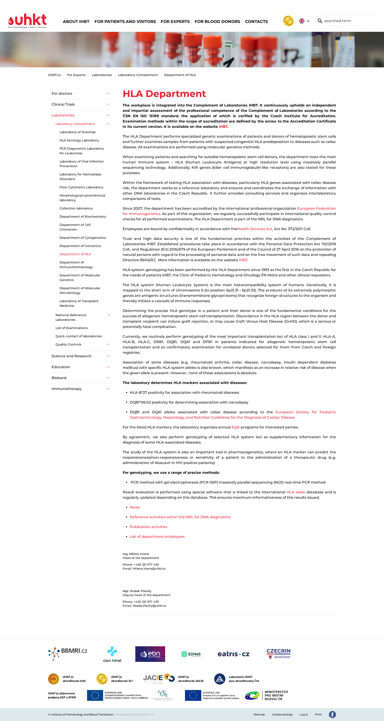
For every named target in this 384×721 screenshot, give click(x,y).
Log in (304, 714)
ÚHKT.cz (54, 75)
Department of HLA (180, 75)
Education (61, 367)
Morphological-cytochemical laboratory (82, 197)
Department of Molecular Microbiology (80, 290)
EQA (236, 427)
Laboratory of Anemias (78, 132)
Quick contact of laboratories (79, 336)
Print (318, 714)
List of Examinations (72, 328)
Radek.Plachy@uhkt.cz (149, 605)
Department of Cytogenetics (83, 238)
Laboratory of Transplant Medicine (79, 303)
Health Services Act (254, 229)
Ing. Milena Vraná (136, 554)
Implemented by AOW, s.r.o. (135, 714)
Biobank (59, 378)
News (135, 507)
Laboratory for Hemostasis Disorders (80, 176)
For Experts (76, 75)
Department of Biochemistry (83, 217)
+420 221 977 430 (146, 564)
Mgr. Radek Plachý (137, 591)
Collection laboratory (76, 208)
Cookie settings (282, 714)
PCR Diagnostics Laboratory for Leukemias (82, 151)
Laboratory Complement (138, 75)
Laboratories (102, 75)
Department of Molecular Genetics (80, 277)
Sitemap (259, 714)
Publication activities (148, 527)
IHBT (223, 127)
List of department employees (157, 536)
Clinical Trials (63, 104)
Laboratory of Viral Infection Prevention (82, 163)
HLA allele (296, 492)
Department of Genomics (80, 246)
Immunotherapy (67, 389)
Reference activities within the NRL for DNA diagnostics (180, 517)
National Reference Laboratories (71, 317)
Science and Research (72, 356)
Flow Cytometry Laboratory (81, 187)
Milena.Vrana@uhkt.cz (149, 568)
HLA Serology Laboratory (79, 140)
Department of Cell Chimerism (75, 227)
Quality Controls (68, 344)
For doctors (62, 93)
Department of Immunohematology (76, 264)
